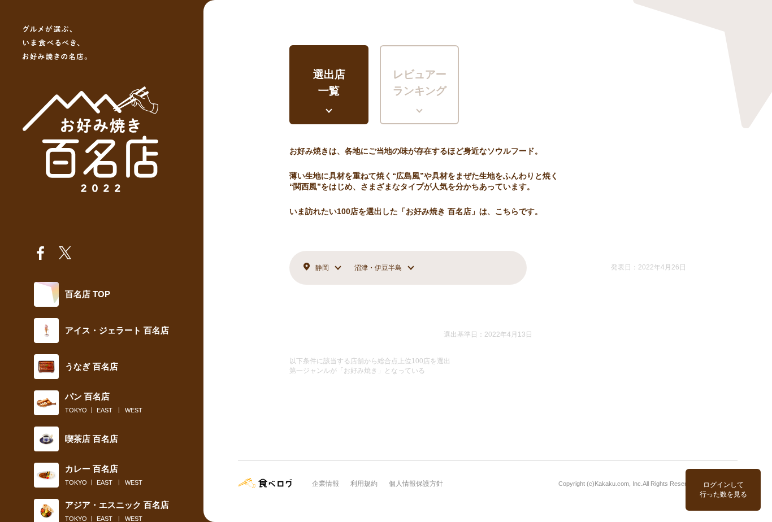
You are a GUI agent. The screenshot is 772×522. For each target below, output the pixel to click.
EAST (104, 410)
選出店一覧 (329, 82)
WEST (133, 410)
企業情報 (325, 484)
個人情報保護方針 (416, 484)
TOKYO (76, 410)
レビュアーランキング (419, 82)
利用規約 (364, 484)
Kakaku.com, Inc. (619, 483)
